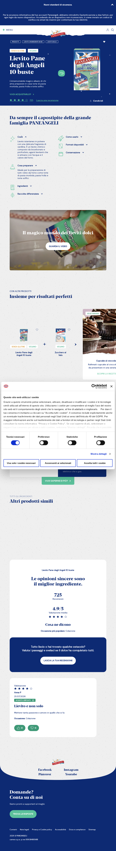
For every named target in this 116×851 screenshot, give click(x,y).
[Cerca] (112, 30)
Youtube (71, 774)
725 (31, 100)
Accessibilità (60, 829)
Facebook (45, 769)
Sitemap (92, 829)
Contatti (13, 829)
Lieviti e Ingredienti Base (33, 42)
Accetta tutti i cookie (95, 463)
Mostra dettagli (99, 454)
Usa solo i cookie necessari (21, 463)
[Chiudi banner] (111, 386)
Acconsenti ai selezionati (58, 463)
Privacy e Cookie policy (42, 829)
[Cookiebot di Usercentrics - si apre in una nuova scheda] (94, 386)
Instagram (71, 769)
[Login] (107, 30)
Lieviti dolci (52, 42)
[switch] (43, 442)
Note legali (24, 829)
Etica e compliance (77, 829)
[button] (104, 41)
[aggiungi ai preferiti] (104, 41)
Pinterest (45, 774)
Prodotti (15, 42)
